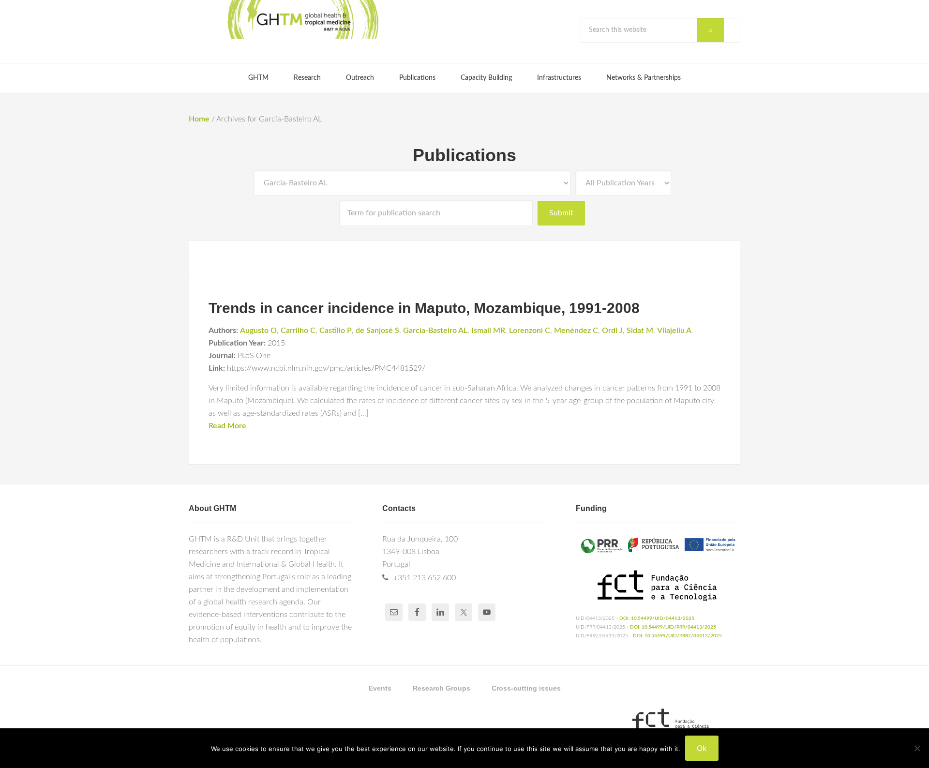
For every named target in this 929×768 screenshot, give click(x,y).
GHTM (302, 19)
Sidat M (640, 330)
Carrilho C (298, 330)
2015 (276, 343)
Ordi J (612, 330)
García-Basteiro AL (435, 330)
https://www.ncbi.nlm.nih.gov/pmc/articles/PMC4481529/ (326, 368)
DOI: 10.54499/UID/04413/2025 (656, 618)
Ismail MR (488, 330)
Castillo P (335, 330)
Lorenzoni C (529, 330)
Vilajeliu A (674, 330)
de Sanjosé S (377, 330)
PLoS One (254, 356)
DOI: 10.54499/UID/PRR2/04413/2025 (677, 635)
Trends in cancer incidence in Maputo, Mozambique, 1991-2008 (424, 308)
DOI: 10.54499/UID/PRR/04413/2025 (673, 627)
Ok (702, 748)
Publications (464, 155)
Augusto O (258, 330)
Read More (227, 426)
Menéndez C (576, 330)
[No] (917, 748)
